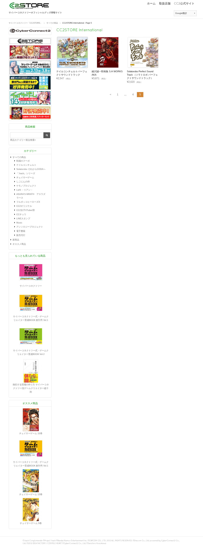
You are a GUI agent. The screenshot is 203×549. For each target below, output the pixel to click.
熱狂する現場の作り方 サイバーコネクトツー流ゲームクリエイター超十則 (31, 388)
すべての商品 (19, 157)
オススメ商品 (19, 244)
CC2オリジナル (24, 206)
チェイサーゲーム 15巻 (30, 433)
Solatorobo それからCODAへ (30, 169)
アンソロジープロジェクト (29, 226)
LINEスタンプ (23, 218)
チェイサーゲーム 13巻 (30, 494)
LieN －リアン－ (24, 190)
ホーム (151, 3)
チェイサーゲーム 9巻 (31, 523)
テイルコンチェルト (26, 165)
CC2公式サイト (184, 3)
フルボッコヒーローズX (28, 202)
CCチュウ (21, 214)
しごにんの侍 (23, 181)
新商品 (16, 239)
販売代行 (20, 235)
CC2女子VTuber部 (25, 210)
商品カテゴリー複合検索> (23, 140)
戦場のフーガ (23, 161)
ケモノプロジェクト (26, 185)
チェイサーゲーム (25, 177)
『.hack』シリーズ (25, 173)
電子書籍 (20, 231)
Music (19, 222)
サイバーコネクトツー (31, 286)
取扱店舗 (164, 3)
